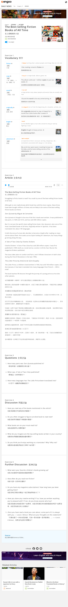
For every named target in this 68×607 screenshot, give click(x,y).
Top (14, 6)
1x (58, 185)
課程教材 (27, 6)
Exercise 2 (9, 175)
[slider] (8, 185)
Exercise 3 (9, 355)
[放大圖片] (52, 34)
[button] (41, 159)
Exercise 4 (9, 400)
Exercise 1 (9, 55)
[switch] (6, 42)
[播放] (5, 185)
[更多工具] (62, 185)
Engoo (7, 24)
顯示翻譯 (11, 42)
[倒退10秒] (54, 185)
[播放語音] (12, 64)
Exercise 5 (9, 462)
